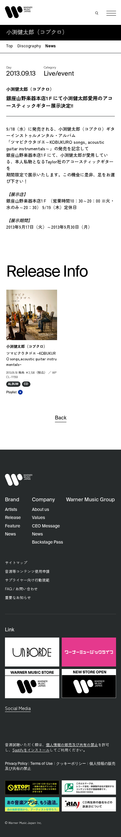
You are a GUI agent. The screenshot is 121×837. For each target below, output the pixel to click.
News (50, 46)
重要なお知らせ (18, 597)
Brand (12, 500)
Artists (11, 509)
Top (9, 46)
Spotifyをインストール (31, 749)
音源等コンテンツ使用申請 (27, 571)
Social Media (18, 707)
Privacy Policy (16, 764)
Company (43, 500)
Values (38, 518)
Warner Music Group (90, 500)
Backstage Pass (47, 542)
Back (60, 418)
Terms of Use (41, 764)
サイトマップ (16, 562)
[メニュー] (111, 13)
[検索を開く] (97, 13)
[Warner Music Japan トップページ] (19, 12)
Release (13, 518)
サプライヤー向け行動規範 (27, 579)
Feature (12, 526)
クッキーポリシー (71, 764)
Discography (29, 46)
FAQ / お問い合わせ (21, 588)
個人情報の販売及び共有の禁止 (72, 744)
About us (40, 509)
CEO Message (46, 526)
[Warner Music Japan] (19, 480)
